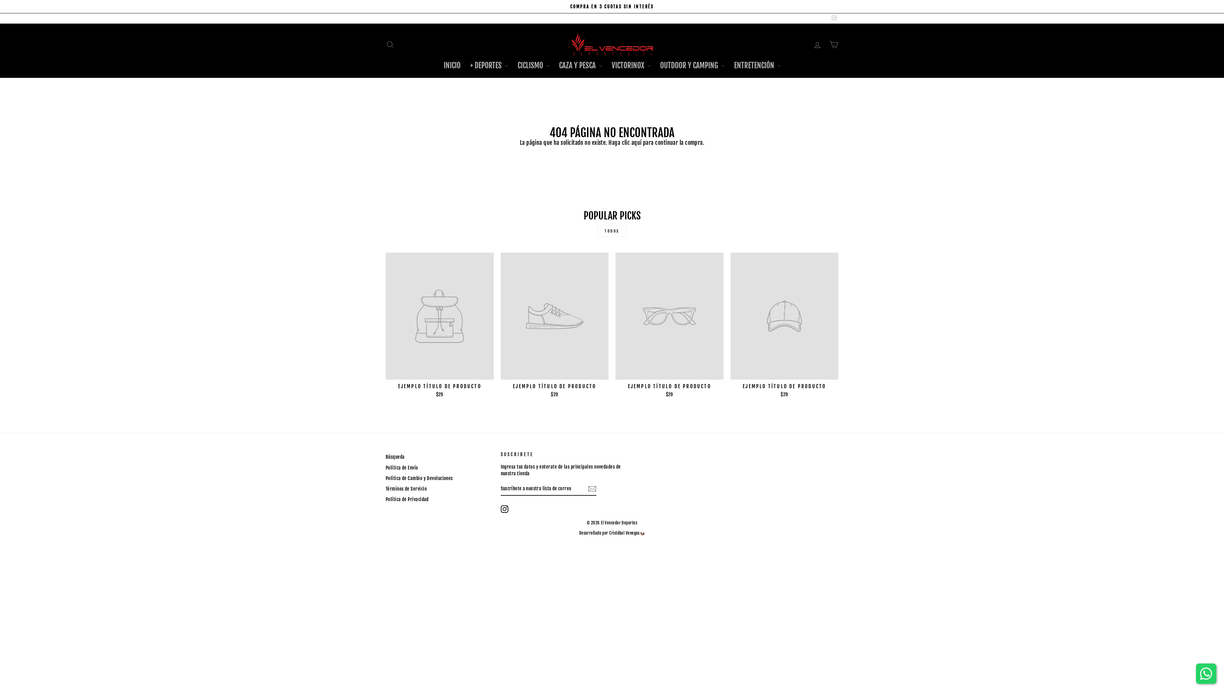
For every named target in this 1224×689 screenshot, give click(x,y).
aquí (636, 142)
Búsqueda (395, 457)
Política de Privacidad (407, 499)
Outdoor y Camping (690, 65)
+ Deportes (486, 65)
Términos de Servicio (406, 489)
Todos (612, 231)
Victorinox (629, 65)
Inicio (452, 65)
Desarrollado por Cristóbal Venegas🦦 (612, 533)
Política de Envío (402, 468)
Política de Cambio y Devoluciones (419, 478)
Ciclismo (531, 65)
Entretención (755, 65)
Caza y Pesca (578, 65)
